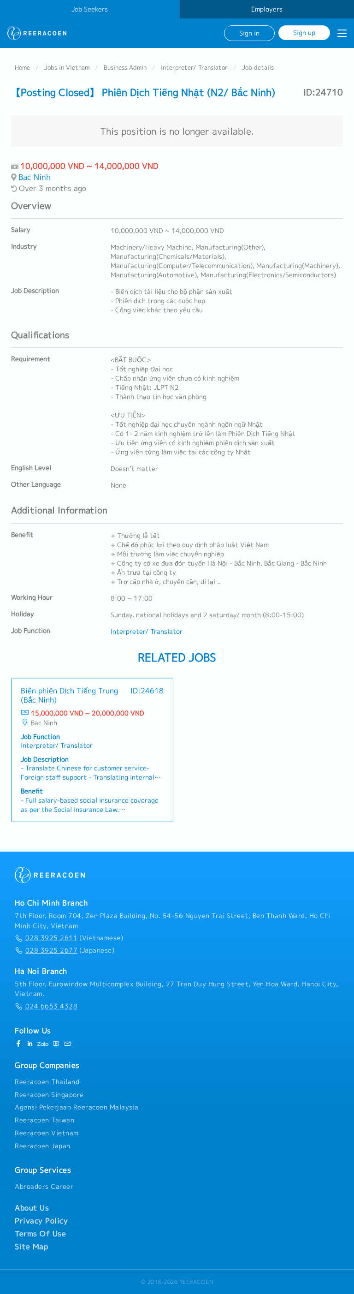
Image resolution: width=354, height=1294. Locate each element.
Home (22, 67)
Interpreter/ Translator (194, 67)
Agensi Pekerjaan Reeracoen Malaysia (77, 1107)
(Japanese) (69, 950)
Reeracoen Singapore (49, 1094)
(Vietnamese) (74, 937)
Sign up (304, 32)
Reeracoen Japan (43, 1146)
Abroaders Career (44, 1186)
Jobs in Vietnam (66, 67)
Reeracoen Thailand (47, 1081)
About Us (32, 1207)
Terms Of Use (40, 1233)
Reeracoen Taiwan (44, 1120)
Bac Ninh (34, 177)
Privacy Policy (41, 1220)
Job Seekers (89, 9)
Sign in (249, 33)
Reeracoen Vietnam (47, 1133)
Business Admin (125, 67)
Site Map (31, 1246)
